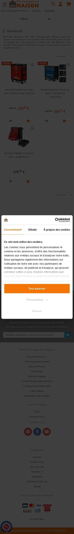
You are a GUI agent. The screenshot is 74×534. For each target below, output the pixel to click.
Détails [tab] (32, 229)
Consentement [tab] (13, 229)
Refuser (37, 310)
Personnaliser (35, 299)
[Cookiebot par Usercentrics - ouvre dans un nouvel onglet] (55, 220)
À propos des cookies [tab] (57, 229)
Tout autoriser (37, 288)
